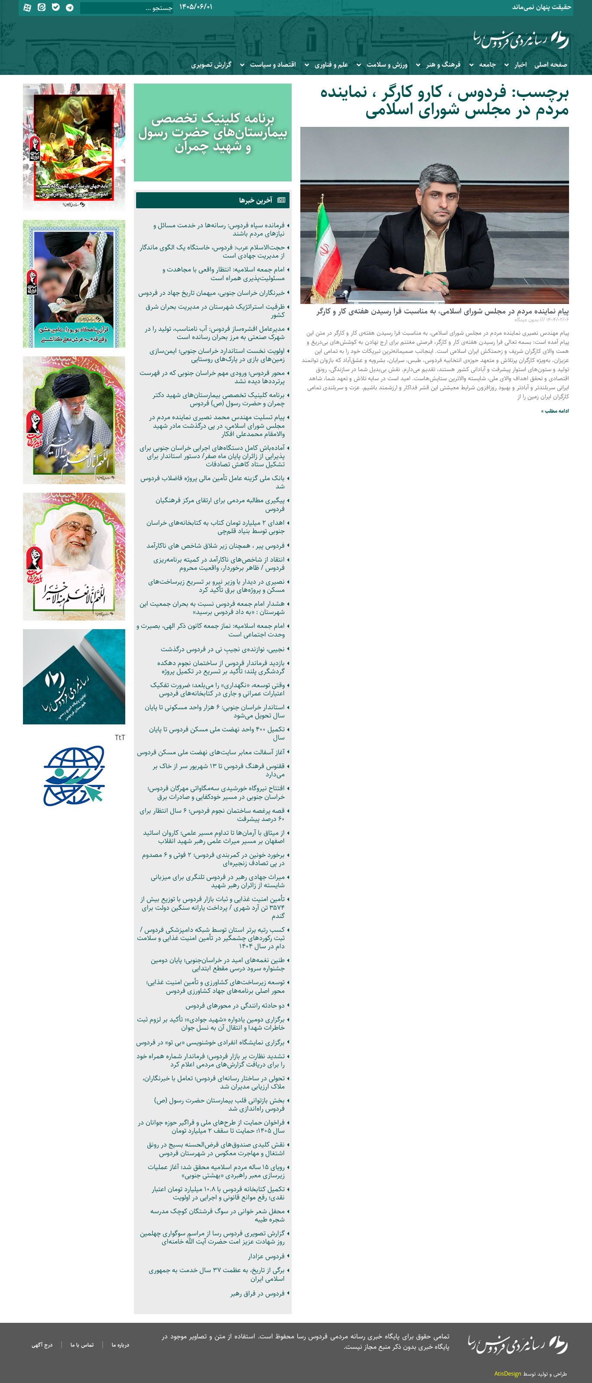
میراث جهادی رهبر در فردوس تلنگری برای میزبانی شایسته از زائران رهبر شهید (218, 881)
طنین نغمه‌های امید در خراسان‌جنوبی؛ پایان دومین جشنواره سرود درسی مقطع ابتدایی (218, 964)
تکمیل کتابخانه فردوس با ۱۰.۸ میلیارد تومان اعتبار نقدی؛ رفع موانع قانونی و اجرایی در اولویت (218, 1193)
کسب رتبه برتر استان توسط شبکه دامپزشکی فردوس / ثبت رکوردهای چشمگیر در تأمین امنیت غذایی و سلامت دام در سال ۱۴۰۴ (211, 938)
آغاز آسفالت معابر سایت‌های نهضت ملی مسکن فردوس (211, 752)
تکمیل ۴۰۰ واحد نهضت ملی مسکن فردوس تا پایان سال (217, 733)
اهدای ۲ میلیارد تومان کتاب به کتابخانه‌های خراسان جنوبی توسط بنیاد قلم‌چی (215, 526)
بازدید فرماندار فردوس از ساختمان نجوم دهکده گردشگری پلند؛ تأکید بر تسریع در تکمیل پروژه (221, 667)
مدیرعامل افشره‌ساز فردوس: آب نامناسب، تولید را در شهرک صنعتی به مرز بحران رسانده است (215, 333)
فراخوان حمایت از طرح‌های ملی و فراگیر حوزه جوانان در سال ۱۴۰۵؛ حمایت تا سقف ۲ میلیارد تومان (211, 1126)
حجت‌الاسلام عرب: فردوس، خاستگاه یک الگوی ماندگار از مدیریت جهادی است (212, 251)
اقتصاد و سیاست (273, 64)
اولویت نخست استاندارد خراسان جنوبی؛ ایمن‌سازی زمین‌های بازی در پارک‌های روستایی (217, 355)
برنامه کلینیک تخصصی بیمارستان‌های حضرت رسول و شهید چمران (212, 132)
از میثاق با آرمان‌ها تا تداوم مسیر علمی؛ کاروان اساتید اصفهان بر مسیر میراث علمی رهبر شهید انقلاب (214, 837)
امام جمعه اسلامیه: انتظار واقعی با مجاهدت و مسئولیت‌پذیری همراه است (224, 273)
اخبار (520, 64)
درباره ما (120, 1345)
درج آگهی (42, 1345)
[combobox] (126, 8)
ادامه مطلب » (555, 411)
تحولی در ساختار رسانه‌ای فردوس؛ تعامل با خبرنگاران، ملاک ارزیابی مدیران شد (214, 1082)
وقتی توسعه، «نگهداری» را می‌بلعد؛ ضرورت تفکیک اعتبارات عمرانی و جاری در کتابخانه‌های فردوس (217, 689)
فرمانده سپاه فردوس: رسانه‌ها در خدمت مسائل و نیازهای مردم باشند (219, 229)
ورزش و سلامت (387, 64)
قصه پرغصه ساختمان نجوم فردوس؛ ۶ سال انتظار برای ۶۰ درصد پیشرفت (212, 814)
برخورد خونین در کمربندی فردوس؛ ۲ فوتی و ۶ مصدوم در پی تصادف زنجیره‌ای (213, 859)
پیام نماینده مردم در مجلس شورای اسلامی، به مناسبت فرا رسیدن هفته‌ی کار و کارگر (442, 311)
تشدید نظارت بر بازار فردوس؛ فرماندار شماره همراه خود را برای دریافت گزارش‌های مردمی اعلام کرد (211, 1060)
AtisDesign (507, 1374)
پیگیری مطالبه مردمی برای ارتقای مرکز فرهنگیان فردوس (220, 504)
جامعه (487, 64)
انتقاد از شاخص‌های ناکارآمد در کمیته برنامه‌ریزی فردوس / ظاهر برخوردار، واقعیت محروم (219, 563)
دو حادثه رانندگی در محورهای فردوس (235, 1005)
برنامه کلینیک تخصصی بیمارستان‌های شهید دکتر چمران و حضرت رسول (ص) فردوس (219, 399)
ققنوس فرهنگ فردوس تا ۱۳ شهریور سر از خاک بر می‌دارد (219, 770)
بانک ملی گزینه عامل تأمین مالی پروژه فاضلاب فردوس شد (212, 482)
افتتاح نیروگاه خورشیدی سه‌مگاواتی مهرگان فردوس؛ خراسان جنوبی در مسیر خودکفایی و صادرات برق (216, 792)
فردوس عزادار (266, 1256)
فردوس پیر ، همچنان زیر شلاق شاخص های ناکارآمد (215, 545)
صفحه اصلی (550, 64)
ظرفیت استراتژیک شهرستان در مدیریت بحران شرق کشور (215, 310)
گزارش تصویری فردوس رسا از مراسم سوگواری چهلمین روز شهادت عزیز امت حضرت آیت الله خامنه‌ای (212, 1237)
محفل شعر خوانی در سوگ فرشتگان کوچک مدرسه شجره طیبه (217, 1215)
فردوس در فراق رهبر (257, 1293)
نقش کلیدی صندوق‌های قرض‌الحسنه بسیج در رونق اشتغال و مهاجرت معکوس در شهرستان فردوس (216, 1148)
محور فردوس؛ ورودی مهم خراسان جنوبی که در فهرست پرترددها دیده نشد (212, 377)
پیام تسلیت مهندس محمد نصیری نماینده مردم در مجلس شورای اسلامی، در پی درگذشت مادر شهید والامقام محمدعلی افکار (217, 425)
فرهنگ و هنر (443, 64)
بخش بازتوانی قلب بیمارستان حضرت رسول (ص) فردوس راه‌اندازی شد (219, 1104)
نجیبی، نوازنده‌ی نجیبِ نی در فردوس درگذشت (223, 649)
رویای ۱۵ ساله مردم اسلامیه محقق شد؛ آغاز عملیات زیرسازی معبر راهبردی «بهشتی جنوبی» (216, 1171)
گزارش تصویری (211, 64)
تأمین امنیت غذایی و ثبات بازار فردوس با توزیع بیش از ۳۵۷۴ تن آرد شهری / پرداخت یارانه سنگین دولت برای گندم (212, 907)
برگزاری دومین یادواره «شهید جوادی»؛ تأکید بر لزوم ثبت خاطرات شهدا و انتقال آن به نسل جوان (211, 1023)
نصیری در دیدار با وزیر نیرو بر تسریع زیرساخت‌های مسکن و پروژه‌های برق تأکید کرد (216, 585)
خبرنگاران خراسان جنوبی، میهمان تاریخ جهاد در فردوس (211, 293)
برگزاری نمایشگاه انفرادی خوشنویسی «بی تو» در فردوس (210, 1042)
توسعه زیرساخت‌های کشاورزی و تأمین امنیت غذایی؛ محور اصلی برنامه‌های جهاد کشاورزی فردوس (215, 986)
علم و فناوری (331, 64)
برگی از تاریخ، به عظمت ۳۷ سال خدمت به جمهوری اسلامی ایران (217, 1274)
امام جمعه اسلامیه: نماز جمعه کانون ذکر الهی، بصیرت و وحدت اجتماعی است (211, 630)
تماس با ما (82, 1345)
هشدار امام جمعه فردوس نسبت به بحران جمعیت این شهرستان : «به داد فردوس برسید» (212, 607)
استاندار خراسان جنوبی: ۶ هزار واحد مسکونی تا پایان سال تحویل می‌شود (215, 711)
